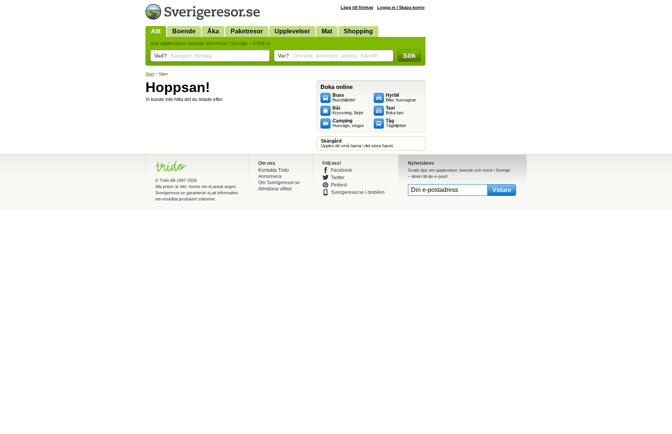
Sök (409, 55)
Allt (156, 31)
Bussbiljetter (343, 97)
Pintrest (339, 185)
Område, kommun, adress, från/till (327, 55)
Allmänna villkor (275, 189)
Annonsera (270, 176)
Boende (184, 31)
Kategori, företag (183, 55)
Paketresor (247, 31)
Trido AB (167, 180)
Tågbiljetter (396, 123)
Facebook (341, 170)
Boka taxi (394, 110)
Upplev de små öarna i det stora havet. (357, 143)
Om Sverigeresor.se (279, 182)
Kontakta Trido (273, 170)
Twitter (338, 177)
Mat (327, 31)
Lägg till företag (357, 7)
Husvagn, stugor (348, 123)
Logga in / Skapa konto (401, 7)
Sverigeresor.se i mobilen (358, 192)
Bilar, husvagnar (401, 97)
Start (149, 73)
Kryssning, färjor (348, 110)
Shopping (358, 31)
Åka (213, 31)
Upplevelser (292, 31)
